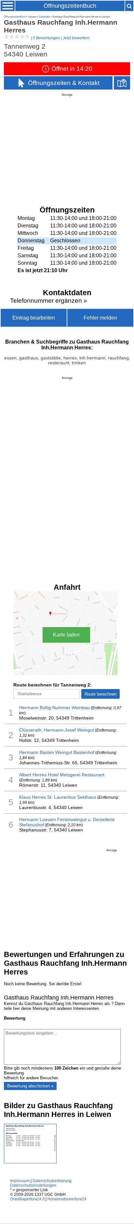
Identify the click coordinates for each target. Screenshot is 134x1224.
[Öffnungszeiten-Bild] (30, 1161)
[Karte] (122, 83)
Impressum (20, 1181)
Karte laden (66, 634)
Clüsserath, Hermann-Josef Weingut (56, 730)
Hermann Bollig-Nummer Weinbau (54, 707)
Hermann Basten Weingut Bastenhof (56, 752)
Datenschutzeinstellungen (33, 1185)
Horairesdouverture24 (67, 1199)
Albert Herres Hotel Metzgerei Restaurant (61, 774)
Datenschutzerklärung (52, 1181)
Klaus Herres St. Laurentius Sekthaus (57, 797)
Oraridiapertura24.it (27, 1199)
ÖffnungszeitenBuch (70, 6)
